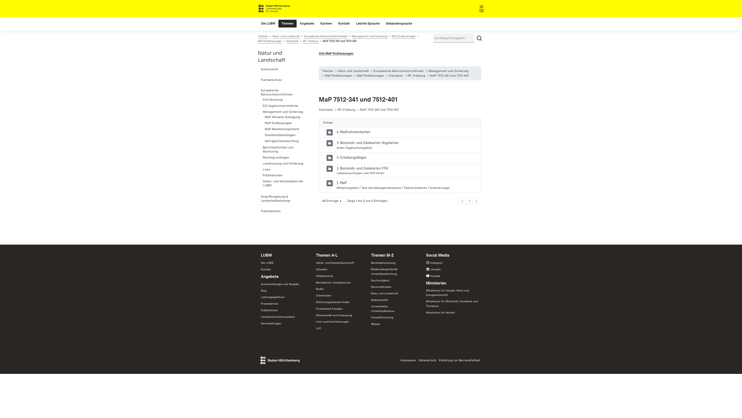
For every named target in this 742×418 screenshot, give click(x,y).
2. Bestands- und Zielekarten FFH (362, 168)
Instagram (436, 262)
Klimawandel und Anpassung (334, 315)
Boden (320, 288)
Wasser (375, 323)
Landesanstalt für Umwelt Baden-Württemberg (281, 8)
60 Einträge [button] (333, 202)
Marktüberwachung (383, 262)
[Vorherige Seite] (462, 201)
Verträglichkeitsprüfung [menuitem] (282, 141)
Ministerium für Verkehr (440, 312)
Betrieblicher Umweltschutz (333, 282)
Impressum (408, 360)
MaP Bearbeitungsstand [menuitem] (282, 129)
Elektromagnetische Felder (333, 302)
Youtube (435, 276)
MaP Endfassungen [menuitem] (278, 123)
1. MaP (342, 182)
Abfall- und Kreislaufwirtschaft (335, 262)
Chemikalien (323, 295)
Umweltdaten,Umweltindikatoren (383, 309)
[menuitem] (268, 23)
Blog (263, 290)
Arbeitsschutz (324, 276)
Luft (318, 328)
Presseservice (269, 303)
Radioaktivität (379, 300)
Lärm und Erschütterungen (332, 321)
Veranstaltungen (271, 323)
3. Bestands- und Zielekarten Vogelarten (368, 142)
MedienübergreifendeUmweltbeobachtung (384, 271)
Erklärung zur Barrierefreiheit (459, 360)
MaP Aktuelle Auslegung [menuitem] (282, 117)
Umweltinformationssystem (278, 316)
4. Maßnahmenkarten (353, 131)
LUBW (266, 255)
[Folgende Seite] (476, 201)
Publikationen (269, 310)
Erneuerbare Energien (329, 308)
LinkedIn (435, 269)
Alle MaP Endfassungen (336, 53)
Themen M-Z (382, 255)
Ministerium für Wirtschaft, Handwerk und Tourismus (452, 304)
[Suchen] (479, 38)
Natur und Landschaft (384, 293)
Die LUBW (267, 262)
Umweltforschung (382, 317)
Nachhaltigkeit (380, 280)
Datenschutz (428, 360)
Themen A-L (327, 255)
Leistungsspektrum (273, 297)
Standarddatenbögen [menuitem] (280, 135)
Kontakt (266, 269)
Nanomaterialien (381, 286)
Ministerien (436, 283)
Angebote (270, 276)
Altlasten (321, 269)
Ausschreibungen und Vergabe (280, 284)
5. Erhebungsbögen (352, 157)
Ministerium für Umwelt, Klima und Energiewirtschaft (447, 293)
